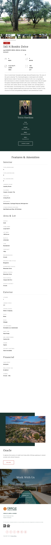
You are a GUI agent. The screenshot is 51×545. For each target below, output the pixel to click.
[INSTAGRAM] (10, 532)
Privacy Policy (13, 535)
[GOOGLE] (21, 532)
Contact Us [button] (25, 495)
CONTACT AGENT (25, 143)
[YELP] (14, 532)
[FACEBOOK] (7, 532)
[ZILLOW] (25, 532)
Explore (8, 462)
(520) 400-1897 (25, 129)
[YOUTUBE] (18, 532)
